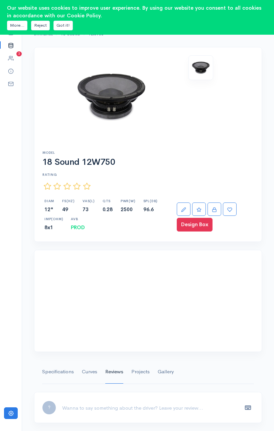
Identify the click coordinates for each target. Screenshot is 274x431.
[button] (11, 45)
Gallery (166, 371)
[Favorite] (230, 209)
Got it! (63, 25)
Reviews (114, 371)
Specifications (58, 371)
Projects (140, 371)
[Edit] (183, 209)
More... (17, 25)
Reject (40, 25)
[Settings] (11, 413)
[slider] (67, 186)
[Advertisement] (148, 301)
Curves (89, 371)
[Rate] (199, 209)
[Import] (214, 209)
